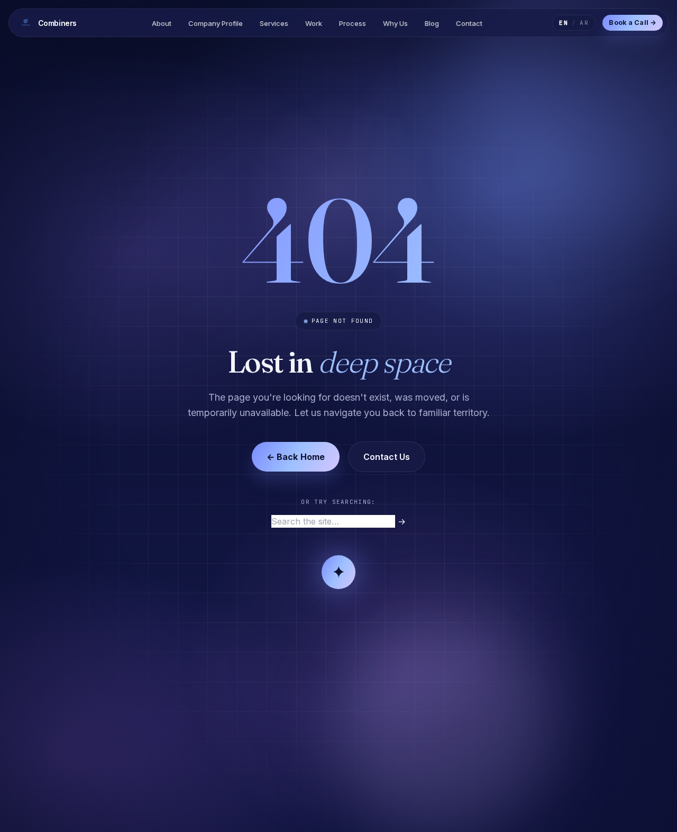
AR (584, 22)
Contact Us (386, 456)
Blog (432, 23)
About (161, 23)
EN (564, 22)
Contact (469, 23)
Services (274, 23)
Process (352, 23)
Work (313, 23)
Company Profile (215, 23)
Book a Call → (632, 22)
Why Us (395, 23)
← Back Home (296, 456)
